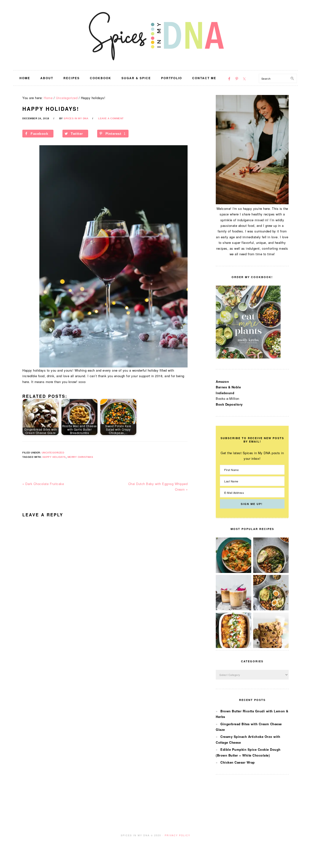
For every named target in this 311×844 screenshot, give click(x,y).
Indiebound (225, 393)
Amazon (222, 381)
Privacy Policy (177, 835)
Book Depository (229, 404)
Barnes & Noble (228, 387)
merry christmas (80, 457)
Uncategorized (53, 452)
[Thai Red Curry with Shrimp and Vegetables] (233, 571)
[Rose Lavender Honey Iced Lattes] (233, 609)
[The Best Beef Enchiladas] (233, 646)
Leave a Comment (111, 118)
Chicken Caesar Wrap (237, 762)
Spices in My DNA (155, 35)
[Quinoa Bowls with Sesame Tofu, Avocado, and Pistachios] (271, 609)
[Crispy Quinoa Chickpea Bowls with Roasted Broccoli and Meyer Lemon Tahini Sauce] (271, 571)
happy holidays (54, 457)
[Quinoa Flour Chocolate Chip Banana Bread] (271, 646)
